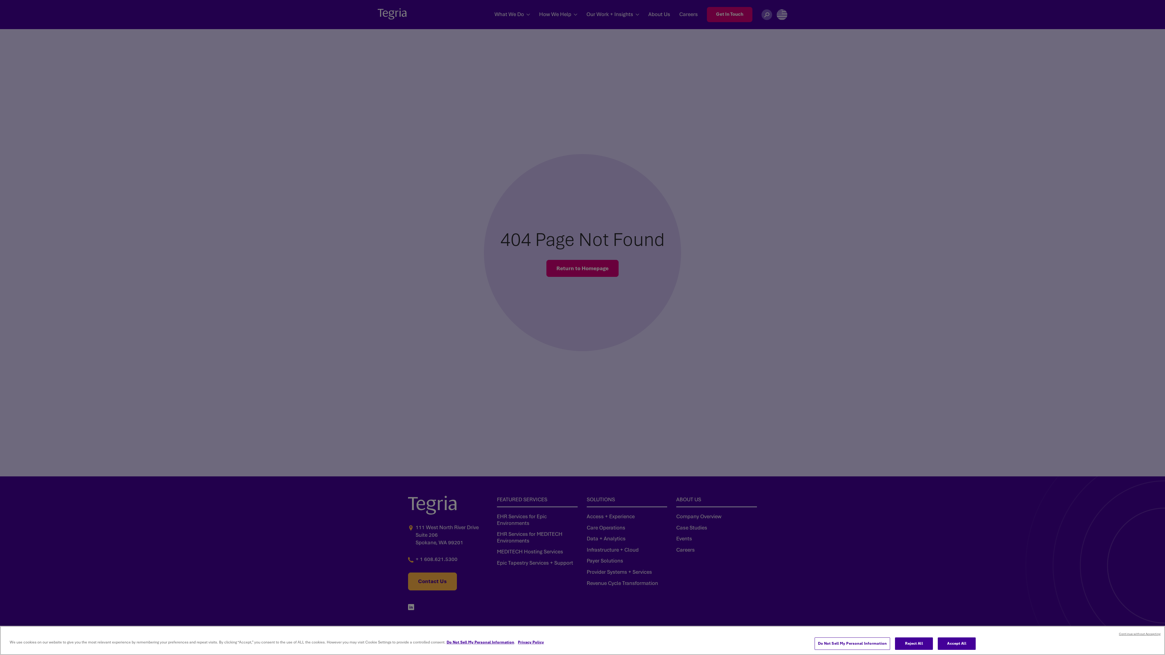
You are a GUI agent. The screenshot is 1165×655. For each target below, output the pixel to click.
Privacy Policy (531, 642)
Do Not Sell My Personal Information (480, 642)
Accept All (956, 643)
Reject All (914, 643)
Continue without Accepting (1139, 634)
